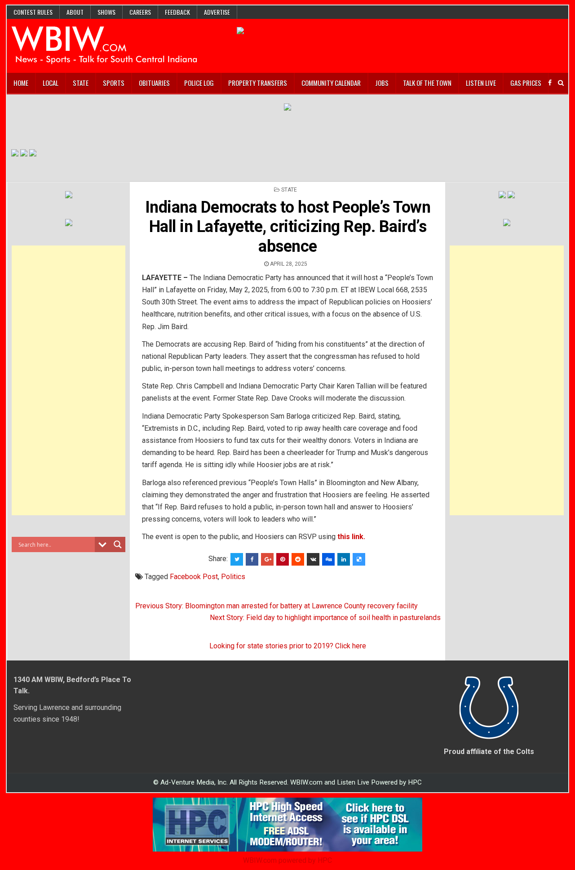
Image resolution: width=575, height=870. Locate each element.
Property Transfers (257, 83)
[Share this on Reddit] (298, 559)
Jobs (382, 83)
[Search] (561, 83)
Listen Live (481, 83)
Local (50, 83)
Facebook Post (194, 576)
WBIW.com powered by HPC (287, 860)
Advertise (217, 12)
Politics (233, 576)
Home (20, 83)
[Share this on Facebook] (252, 559)
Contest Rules (33, 12)
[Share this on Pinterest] (282, 559)
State (80, 83)
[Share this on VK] (313, 559)
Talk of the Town (427, 83)
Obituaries (154, 83)
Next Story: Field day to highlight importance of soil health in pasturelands (325, 617)
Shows (106, 12)
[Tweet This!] (236, 559)
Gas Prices (525, 83)
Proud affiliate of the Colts (489, 751)
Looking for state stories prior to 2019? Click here (287, 646)
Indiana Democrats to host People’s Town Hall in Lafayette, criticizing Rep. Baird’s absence (288, 226)
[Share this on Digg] (328, 559)
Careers (140, 12)
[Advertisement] (69, 380)
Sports (113, 83)
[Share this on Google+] (267, 559)
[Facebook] (550, 83)
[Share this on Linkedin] (343, 559)
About (75, 12)
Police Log (199, 83)
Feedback (177, 12)
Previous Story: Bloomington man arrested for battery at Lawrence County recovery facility (276, 606)
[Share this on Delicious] (359, 559)
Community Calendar (331, 83)
